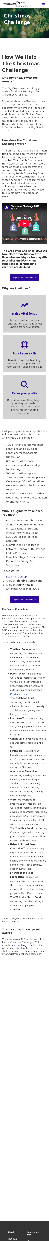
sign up (22, 576)
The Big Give (9, 4)
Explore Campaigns (24, 4)
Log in (10, 576)
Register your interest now (24, 277)
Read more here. (19, 694)
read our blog (18, 945)
